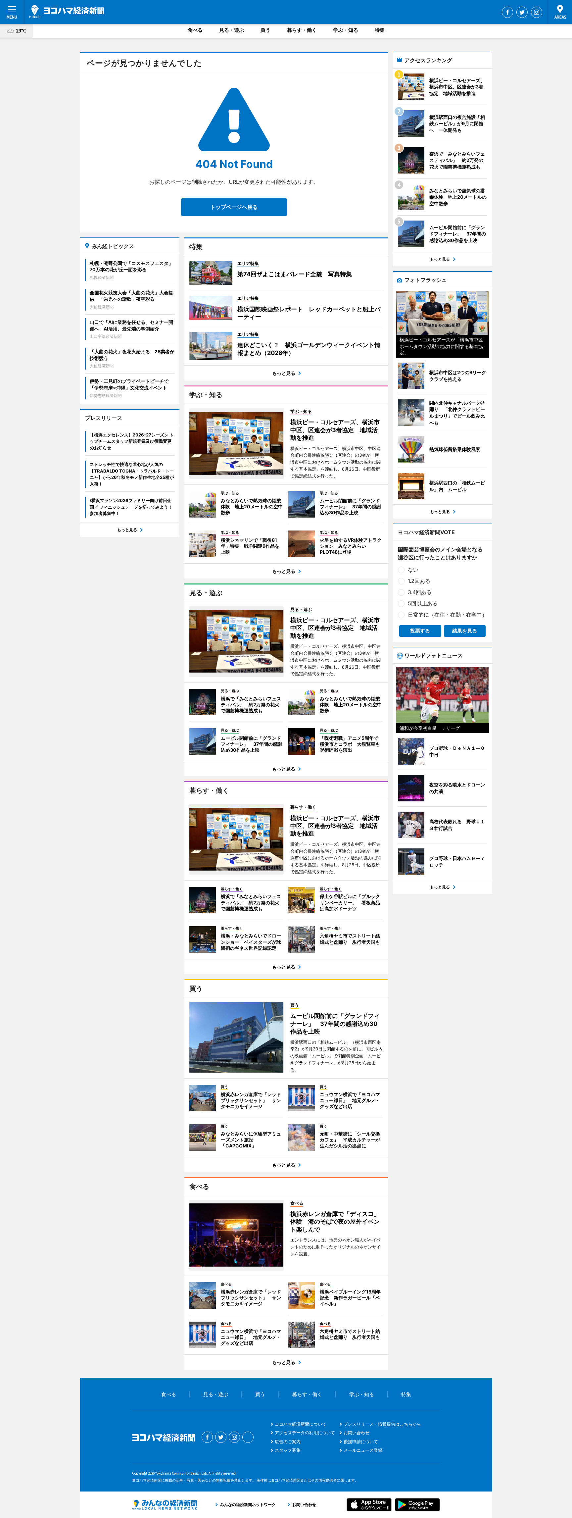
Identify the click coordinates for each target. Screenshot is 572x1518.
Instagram (536, 12)
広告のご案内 (288, 1441)
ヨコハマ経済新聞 (66, 11)
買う (265, 30)
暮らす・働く (302, 30)
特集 (380, 30)
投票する (420, 630)
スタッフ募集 (288, 1450)
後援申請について (361, 1441)
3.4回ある (420, 592)
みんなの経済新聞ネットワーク (164, 1505)
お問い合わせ (356, 1432)
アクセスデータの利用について (305, 1432)
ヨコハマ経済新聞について (300, 1424)
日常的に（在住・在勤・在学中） (447, 615)
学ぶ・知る (345, 30)
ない (413, 570)
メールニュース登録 (363, 1450)
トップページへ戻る (234, 207)
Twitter (522, 12)
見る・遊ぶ (231, 30)
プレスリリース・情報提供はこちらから (382, 1424)
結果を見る (464, 630)
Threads (248, 1437)
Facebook (507, 12)
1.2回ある (419, 581)
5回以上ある (423, 603)
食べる (195, 30)
